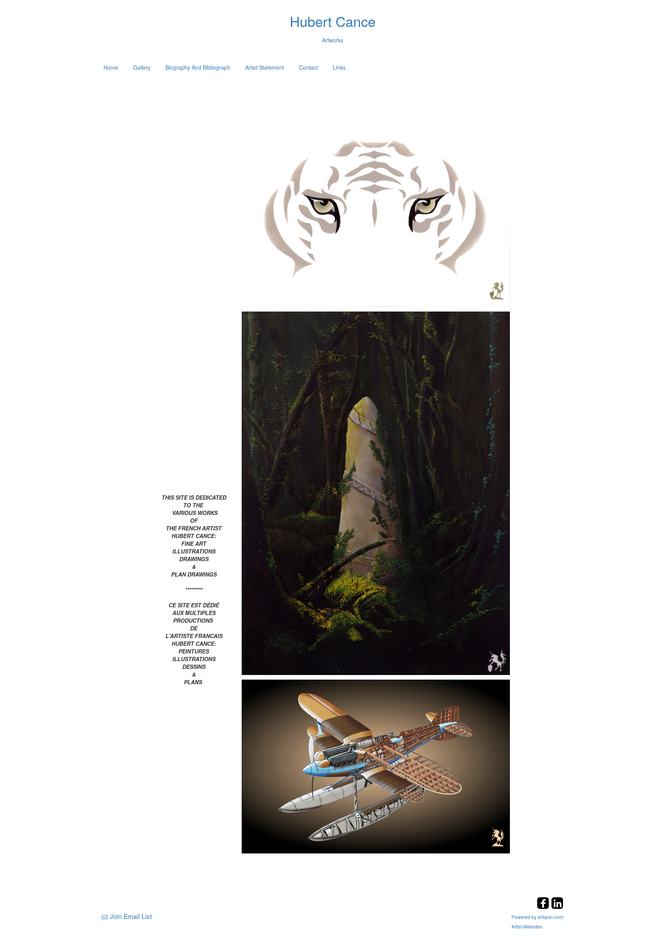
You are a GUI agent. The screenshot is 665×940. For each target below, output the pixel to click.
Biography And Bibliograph (197, 67)
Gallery (141, 67)
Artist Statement (264, 67)
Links (339, 67)
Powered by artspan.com (537, 916)
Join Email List (131, 916)
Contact (308, 67)
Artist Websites (526, 926)
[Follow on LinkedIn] (557, 907)
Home (111, 67)
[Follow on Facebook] (544, 907)
